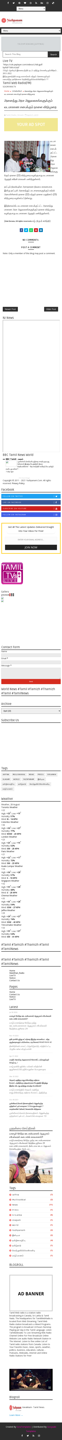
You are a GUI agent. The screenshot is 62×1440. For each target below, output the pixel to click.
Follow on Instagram (14, 515)
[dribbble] (30, 3)
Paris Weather (7, 851)
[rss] (36, 3)
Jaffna (6, 774)
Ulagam (6, 779)
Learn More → (16, 1415)
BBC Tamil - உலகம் (14, 459)
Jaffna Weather (8, 910)
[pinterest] (19, 3)
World (16, 779)
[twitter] (14, 3)
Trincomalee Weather (11, 924)
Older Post (51, 309)
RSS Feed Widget (24, 478)
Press (41, 774)
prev (3, 594)
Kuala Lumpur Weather (12, 866)
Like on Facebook (12, 502)
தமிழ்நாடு (22, 784)
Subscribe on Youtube (15, 508)
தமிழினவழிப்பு (9, 784)
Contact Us (14, 980)
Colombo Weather (9, 822)
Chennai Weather (9, 895)
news (31, 774)
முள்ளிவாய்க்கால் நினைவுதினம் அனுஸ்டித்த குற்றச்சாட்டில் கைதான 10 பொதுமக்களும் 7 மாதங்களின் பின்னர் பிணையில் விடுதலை (26, 1106)
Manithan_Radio (16, 973)
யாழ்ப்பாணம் (8, 789)
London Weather (9, 836)
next (7, 594)
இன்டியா (41, 779)
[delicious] (53, 3)
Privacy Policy (18, 483)
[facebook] (8, 3)
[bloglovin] (25, 3)
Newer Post (10, 309)
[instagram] (47, 3)
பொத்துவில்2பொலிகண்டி (40, 784)
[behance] (42, 3)
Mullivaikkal (19, 774)
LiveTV (12, 975)
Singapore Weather (10, 880)
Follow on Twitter (13, 496)
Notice (12, 978)
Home (6, 91)
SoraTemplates (24, 1426)
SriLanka (51, 774)
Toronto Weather (9, 807)
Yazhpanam (28, 779)
